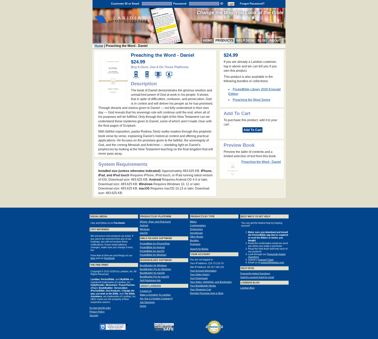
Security (94, 315)
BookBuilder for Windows (153, 265)
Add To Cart (252, 130)
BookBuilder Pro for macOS (154, 276)
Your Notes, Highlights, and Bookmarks (211, 282)
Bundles (194, 240)
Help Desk (245, 40)
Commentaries (198, 225)
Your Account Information (203, 270)
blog (93, 258)
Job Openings (147, 302)
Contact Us (146, 291)
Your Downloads (199, 278)
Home (208, 40)
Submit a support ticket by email (257, 277)
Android (144, 225)
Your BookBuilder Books (203, 285)
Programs (195, 244)
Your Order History (200, 274)
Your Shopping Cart (200, 289)
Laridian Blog (247, 288)
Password (179, 3)
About (275, 40)
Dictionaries (196, 229)
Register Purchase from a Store (206, 293)
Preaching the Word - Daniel (261, 161)
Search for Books (199, 249)
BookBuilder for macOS (152, 273)
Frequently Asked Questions (255, 273)
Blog (262, 40)
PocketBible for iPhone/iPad (155, 243)
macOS (144, 233)
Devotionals (196, 233)
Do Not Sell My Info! (100, 308)
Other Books (196, 236)
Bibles (193, 221)
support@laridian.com (272, 262)
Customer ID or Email (125, 3)
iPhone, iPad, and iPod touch (155, 221)
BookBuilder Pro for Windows (155, 269)
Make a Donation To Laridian (155, 294)
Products (224, 40)
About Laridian (150, 285)
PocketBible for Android (152, 247)
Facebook (109, 258)
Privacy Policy (97, 311)
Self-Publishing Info (150, 280)
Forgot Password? (252, 3)
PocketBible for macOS (152, 251)
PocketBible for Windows (153, 255)
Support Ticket (265, 259)
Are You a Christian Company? (156, 298)
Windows (145, 229)
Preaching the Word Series (251, 99)
